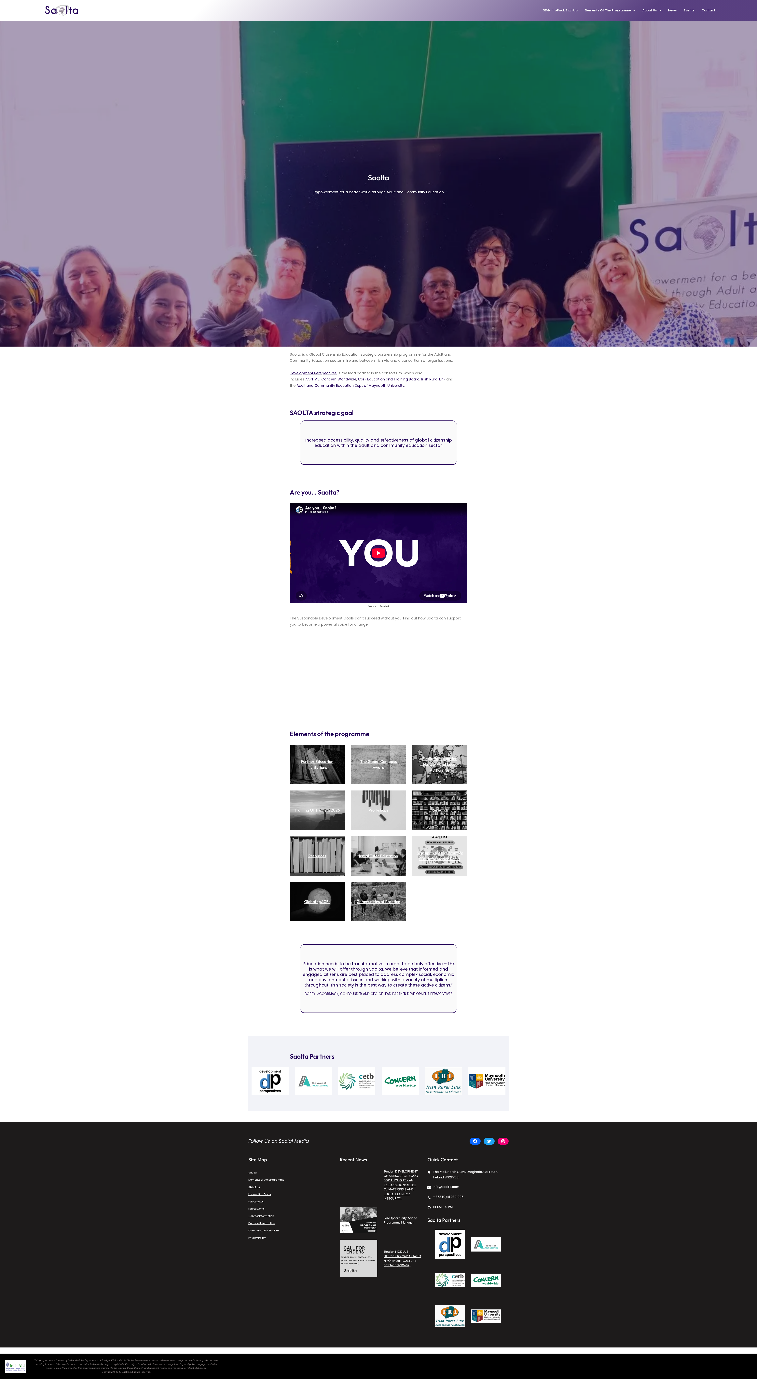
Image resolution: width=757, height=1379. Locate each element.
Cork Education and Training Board (389, 379)
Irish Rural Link (433, 379)
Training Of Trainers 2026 (317, 810)
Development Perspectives (313, 373)
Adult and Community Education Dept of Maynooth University (350, 385)
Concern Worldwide (338, 379)
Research (440, 810)
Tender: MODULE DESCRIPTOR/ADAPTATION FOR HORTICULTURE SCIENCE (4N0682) (402, 1258)
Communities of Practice (378, 901)
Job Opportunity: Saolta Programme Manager (400, 1220)
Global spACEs (317, 901)
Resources (317, 855)
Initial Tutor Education (378, 855)
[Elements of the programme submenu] (634, 10)
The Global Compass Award (378, 764)
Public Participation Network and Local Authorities (439, 764)
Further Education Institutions (317, 764)
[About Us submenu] (659, 10)
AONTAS (312, 379)
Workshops (378, 810)
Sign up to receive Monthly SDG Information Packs (440, 855)
